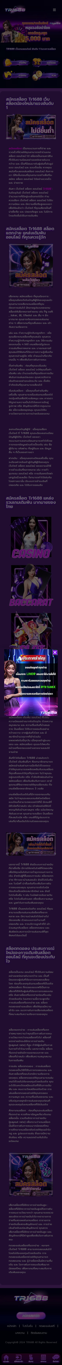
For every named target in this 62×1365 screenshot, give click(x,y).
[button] (55, 652)
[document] (31, 682)
